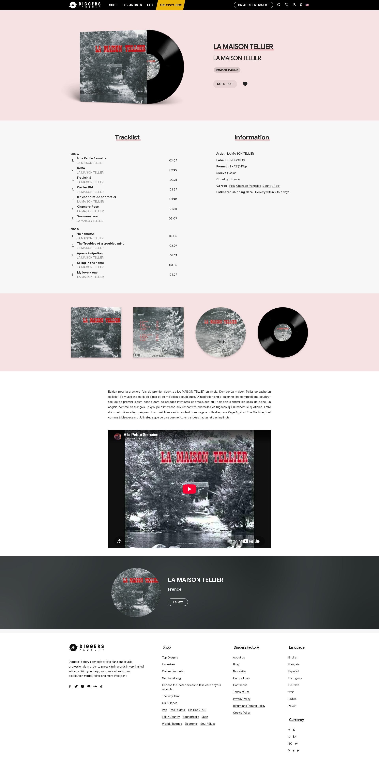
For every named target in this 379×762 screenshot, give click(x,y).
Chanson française (248, 186)
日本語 (292, 699)
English (292, 657)
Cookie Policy (241, 712)
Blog (236, 664)
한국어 (292, 706)
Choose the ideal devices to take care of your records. (191, 687)
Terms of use (241, 692)
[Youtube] (89, 686)
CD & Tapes (169, 703)
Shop (113, 5)
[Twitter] (76, 686)
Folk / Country (171, 717)
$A (294, 737)
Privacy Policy (241, 699)
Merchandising (171, 678)
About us (239, 657)
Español (293, 671)
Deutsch (293, 685)
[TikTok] (101, 686)
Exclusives (168, 664)
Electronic (191, 724)
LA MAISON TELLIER (243, 46)
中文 (291, 692)
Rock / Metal (178, 710)
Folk (232, 186)
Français (293, 664)
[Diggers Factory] (86, 646)
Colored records (172, 671)
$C (290, 743)
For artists (132, 5)
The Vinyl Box (170, 5)
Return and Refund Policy (249, 706)
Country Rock (271, 186)
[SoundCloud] (95, 686)
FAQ (150, 5)
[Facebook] (70, 686)
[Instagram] (82, 686)
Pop (164, 710)
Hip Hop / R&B (197, 710)
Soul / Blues (207, 724)
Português (295, 678)
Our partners (241, 678)
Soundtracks (191, 717)
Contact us (240, 685)
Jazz (205, 717)
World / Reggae (172, 724)
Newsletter (239, 671)
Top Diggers (170, 657)
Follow (178, 602)
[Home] (85, 5)
